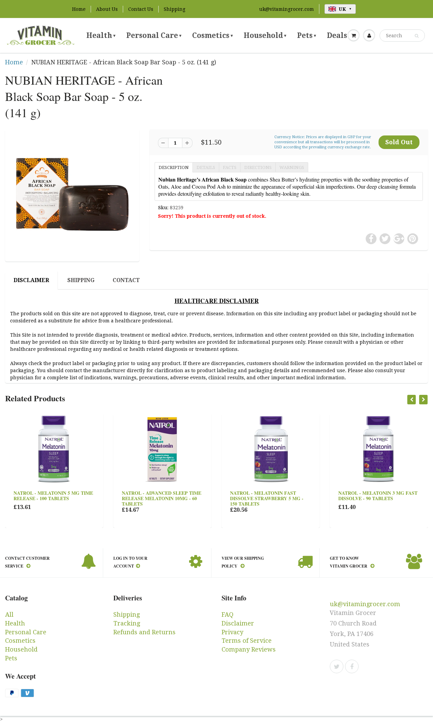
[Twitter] (336, 666)
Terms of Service (247, 640)
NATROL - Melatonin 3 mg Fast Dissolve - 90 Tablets (377, 495)
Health (100, 35)
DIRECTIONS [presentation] (258, 167)
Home (79, 9)
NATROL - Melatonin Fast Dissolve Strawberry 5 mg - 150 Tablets (266, 498)
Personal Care (153, 35)
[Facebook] (352, 666)
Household (265, 35)
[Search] (416, 35)
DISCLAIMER (31, 280)
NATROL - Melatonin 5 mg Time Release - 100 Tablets (53, 495)
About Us (107, 9)
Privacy (232, 632)
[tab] (173, 167)
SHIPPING (80, 280)
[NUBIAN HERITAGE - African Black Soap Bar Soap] (72, 194)
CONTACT (126, 280)
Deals (338, 35)
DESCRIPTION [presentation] (174, 167)
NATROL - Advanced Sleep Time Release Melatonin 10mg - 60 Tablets (161, 498)
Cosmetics (212, 35)
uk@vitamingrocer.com (286, 9)
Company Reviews (249, 649)
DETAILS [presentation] (206, 167)
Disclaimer (238, 623)
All (9, 614)
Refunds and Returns (144, 632)
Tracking (126, 623)
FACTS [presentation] (229, 167)
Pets (306, 35)
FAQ (227, 614)
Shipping (174, 9)
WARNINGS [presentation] (291, 167)
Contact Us (140, 9)
